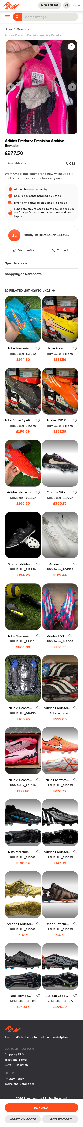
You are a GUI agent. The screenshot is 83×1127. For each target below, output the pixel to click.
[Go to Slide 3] (36, 129)
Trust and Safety (16, 1059)
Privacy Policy (14, 1078)
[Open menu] (7, 16)
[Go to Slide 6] (43, 129)
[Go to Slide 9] (50, 129)
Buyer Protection (16, 1064)
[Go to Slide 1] (32, 129)
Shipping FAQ (14, 1054)
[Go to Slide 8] (48, 129)
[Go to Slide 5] (41, 129)
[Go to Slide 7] (46, 129)
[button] (41, 87)
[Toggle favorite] (71, 46)
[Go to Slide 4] (39, 129)
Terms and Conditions (20, 1083)
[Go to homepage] (41, 1029)
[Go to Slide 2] (34, 129)
